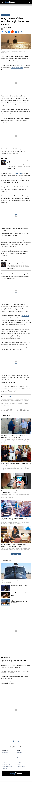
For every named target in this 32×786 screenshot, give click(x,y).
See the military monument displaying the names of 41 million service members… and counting (20, 594)
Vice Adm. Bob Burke (17, 67)
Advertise (4, 762)
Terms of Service (6, 754)
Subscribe (19, 752)
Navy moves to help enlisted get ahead (18, 263)
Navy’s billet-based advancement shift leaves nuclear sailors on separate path (16, 672)
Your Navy (5, 15)
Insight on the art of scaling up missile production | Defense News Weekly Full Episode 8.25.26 (19, 601)
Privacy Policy (5, 752)
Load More (16, 554)
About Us (19, 762)
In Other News (5, 415)
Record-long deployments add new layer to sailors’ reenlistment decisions (15, 682)
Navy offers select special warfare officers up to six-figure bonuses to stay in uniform (15, 666)
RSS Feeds (19, 756)
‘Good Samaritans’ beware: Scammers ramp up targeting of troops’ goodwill (14, 491)
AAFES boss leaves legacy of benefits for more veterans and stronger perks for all (14, 436)
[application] (16, 571)
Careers (19, 764)
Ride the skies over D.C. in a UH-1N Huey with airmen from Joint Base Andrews (15, 581)
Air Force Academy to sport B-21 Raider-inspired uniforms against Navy (19, 586)
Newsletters (19, 754)
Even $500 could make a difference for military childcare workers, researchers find (14, 545)
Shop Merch (20, 758)
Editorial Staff (5, 768)
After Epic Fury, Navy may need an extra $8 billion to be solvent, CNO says (15, 677)
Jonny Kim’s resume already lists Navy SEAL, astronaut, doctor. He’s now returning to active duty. (15, 661)
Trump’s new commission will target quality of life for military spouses (16, 464)
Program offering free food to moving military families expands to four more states (14, 519)
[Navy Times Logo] (10, 2)
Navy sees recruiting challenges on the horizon (18, 161)
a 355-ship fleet (17, 173)
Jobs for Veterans (21, 766)
